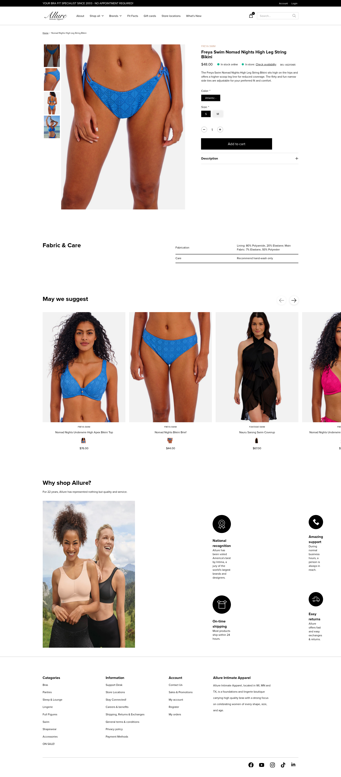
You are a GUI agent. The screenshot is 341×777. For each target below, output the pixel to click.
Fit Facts (132, 16)
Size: (205, 107)
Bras (45, 685)
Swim (46, 722)
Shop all (95, 16)
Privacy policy (114, 729)
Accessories (50, 736)
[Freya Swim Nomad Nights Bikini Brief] (170, 367)
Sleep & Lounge (52, 700)
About (80, 16)
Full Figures (50, 714)
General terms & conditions (122, 722)
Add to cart (236, 143)
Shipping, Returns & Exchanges (125, 714)
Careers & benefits (117, 707)
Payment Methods (117, 736)
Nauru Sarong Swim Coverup (257, 432)
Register (174, 707)
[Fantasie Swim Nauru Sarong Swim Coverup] (257, 367)
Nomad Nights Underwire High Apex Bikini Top (84, 432)
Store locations (171, 16)
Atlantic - (210, 98)
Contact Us (175, 685)
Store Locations (115, 692)
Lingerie (48, 707)
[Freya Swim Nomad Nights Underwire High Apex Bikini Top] (84, 367)
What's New (193, 16)
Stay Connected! (116, 700)
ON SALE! (49, 744)
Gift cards (150, 16)
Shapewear (49, 729)
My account (176, 700)
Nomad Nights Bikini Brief (170, 432)
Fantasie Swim (257, 426)
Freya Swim (208, 46)
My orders (175, 714)
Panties (47, 692)
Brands (113, 16)
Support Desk (114, 685)
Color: (205, 91)
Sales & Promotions (181, 692)
